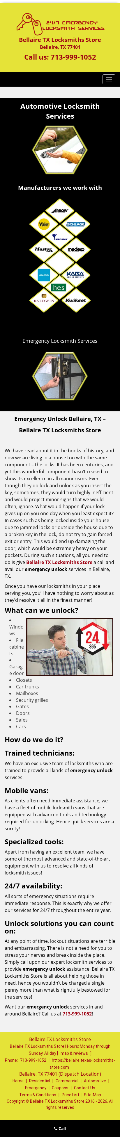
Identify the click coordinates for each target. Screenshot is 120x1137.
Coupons (60, 1088)
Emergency (35, 1088)
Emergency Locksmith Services (60, 340)
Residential (39, 1081)
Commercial (67, 1081)
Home (18, 1081)
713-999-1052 (73, 57)
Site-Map (92, 1095)
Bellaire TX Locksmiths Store (59, 562)
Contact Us (84, 1088)
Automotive (95, 1081)
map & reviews (75, 1053)
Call (61, 1128)
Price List (70, 1095)
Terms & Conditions (37, 1095)
